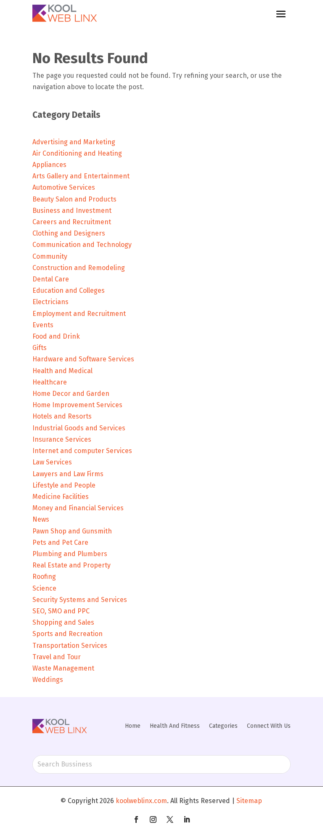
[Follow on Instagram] (153, 819)
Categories (223, 725)
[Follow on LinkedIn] (186, 819)
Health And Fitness (175, 725)
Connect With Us (269, 725)
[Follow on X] (170, 819)
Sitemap (249, 801)
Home (132, 725)
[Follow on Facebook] (136, 819)
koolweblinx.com (141, 801)
